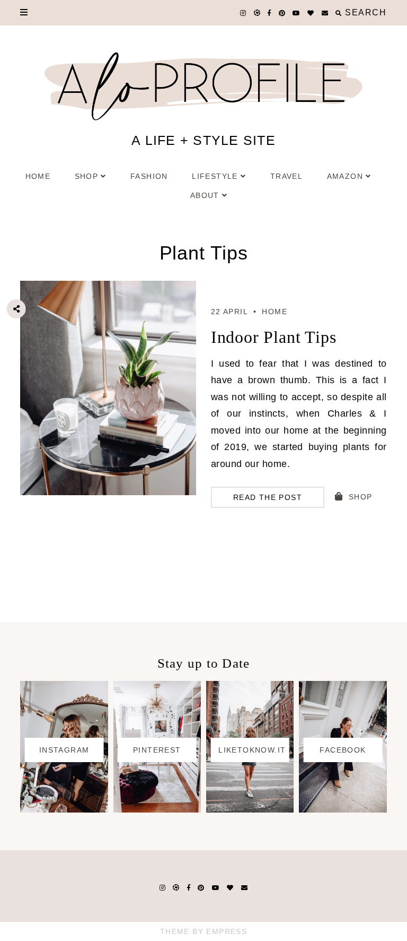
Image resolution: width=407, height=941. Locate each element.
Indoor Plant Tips (274, 337)
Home (38, 176)
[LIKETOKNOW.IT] (250, 809)
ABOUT (204, 195)
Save (24, 368)
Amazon (345, 176)
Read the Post (267, 497)
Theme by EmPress (203, 931)
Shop (87, 176)
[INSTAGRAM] (64, 809)
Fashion (149, 176)
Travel (286, 176)
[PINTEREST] (157, 809)
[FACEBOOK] (342, 809)
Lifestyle (215, 176)
